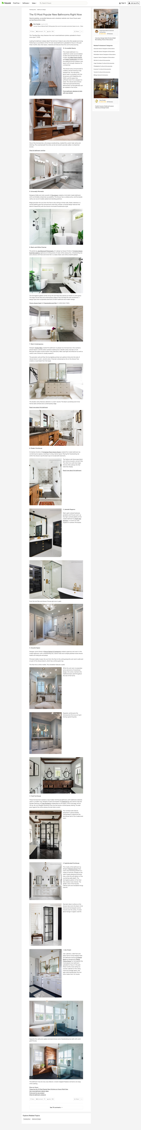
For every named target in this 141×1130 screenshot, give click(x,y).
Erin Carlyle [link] (36, 24)
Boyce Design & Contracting (52, 651)
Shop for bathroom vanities (37, 150)
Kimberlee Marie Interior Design (51, 452)
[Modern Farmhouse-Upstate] (56, 775)
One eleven (54, 195)
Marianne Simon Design (55, 864)
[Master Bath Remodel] (45, 688)
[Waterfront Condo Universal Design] (45, 71)
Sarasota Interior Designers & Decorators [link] (104, 48)
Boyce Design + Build (77, 605)
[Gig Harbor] (45, 881)
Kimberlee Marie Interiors (76, 411)
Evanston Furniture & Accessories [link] (102, 69)
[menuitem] (17, 3)
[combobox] (63, 3)
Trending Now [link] (32, 9)
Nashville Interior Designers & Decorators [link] (104, 51)
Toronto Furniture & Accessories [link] (102, 72)
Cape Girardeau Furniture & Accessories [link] (104, 63)
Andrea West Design (77, 307)
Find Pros (16, 3)
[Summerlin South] (56, 171)
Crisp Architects (78, 758)
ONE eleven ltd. (78, 154)
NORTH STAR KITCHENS (55, 510)
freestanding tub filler (50, 303)
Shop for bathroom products (37, 1095)
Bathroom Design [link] (41, 9)
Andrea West (39, 348)
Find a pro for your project (36, 1093)
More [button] (81, 26)
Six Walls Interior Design (75, 57)
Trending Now (27, 1119)
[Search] (40, 3)
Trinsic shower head (35, 303)
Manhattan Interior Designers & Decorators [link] (105, 54)
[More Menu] (81, 31)
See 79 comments (55, 1107)
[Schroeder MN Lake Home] (45, 533)
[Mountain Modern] (56, 227)
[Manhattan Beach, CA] (45, 973)
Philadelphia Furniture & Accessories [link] (103, 66)
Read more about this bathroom (38, 407)
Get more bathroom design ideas (39, 1091)
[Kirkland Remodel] (56, 428)
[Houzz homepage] (6, 3)
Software (26, 3)
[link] (108, 34)
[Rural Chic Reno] (56, 324)
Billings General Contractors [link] (101, 75)
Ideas (33, 3)
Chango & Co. (65, 801)
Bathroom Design (36, 1119)
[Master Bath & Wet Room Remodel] (56, 624)
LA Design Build (57, 950)
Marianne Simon (73, 869)
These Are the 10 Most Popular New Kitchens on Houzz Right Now (48, 1089)
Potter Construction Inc (55, 49)
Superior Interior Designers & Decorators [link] (104, 57)
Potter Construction (71, 59)
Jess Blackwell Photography (76, 210)
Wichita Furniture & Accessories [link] (102, 60)
